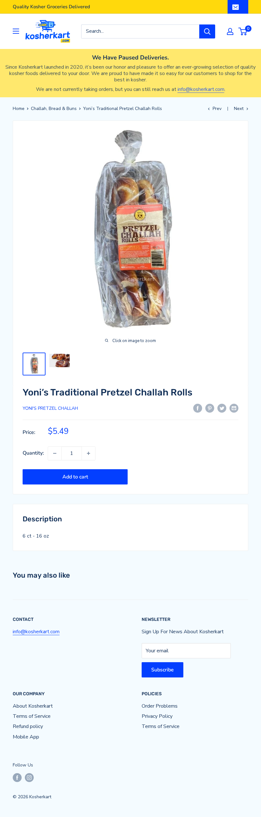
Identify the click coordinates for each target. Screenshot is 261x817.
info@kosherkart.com (201, 89)
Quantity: (33, 453)
